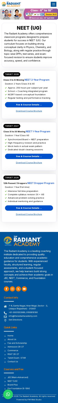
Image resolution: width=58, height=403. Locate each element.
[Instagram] (12, 288)
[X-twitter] (18, 288)
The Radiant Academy (28, 396)
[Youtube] (24, 288)
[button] (11, 74)
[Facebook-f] (6, 288)
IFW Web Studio (34, 399)
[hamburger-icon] (53, 4)
